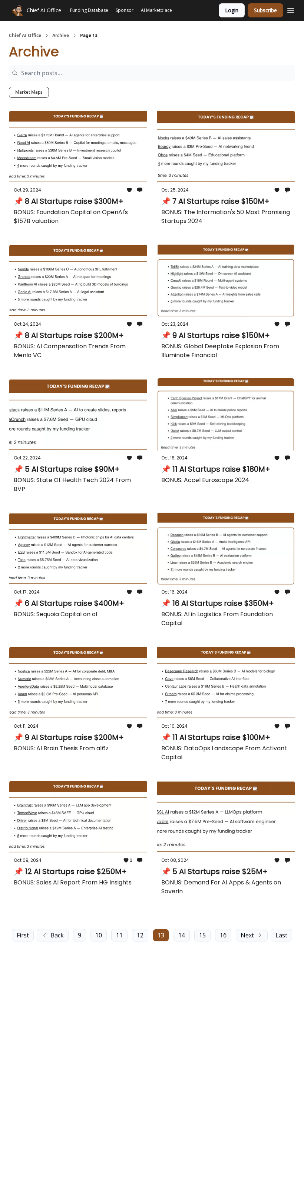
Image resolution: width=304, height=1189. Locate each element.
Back (57, 935)
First (23, 935)
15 (202, 935)
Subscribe (265, 10)
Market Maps (29, 92)
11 (119, 935)
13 (161, 935)
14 (181, 935)
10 (98, 935)
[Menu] (290, 9)
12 (140, 935)
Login (231, 10)
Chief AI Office (25, 36)
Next (247, 935)
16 (223, 935)
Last (281, 935)
